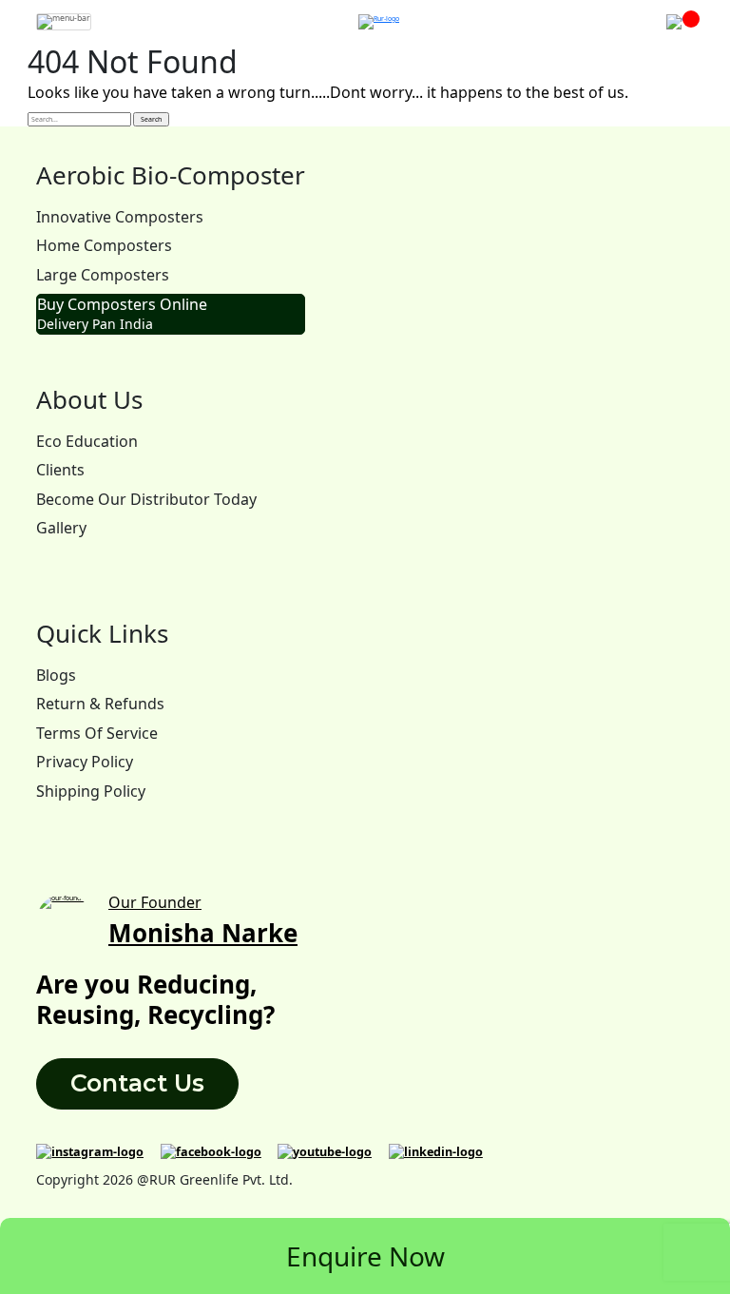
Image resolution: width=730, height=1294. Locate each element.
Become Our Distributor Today (146, 499)
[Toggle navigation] (63, 21)
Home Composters (104, 245)
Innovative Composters (119, 216)
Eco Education (87, 441)
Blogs (56, 675)
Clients (60, 469)
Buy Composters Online (122, 314)
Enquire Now (365, 1256)
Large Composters (102, 274)
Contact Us (137, 1083)
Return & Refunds (100, 703)
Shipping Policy (90, 791)
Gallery (61, 527)
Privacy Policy (84, 761)
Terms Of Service (97, 733)
